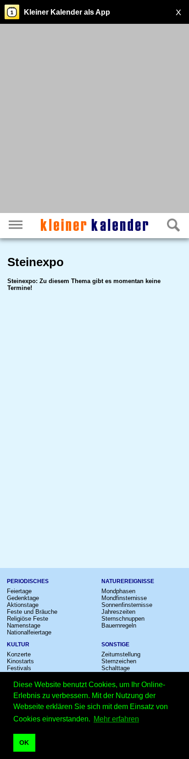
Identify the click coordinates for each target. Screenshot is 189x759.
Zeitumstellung (120, 654)
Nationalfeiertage (29, 632)
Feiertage (19, 591)
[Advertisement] (94, 119)
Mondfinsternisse (124, 598)
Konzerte (19, 654)
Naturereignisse (127, 581)
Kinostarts (20, 661)
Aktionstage (23, 604)
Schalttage (115, 668)
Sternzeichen (118, 661)
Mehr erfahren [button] (116, 719)
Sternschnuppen (123, 618)
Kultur (18, 644)
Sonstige (115, 644)
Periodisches (28, 581)
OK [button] (24, 742)
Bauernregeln (118, 625)
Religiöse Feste (27, 618)
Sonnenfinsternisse (126, 604)
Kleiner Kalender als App (67, 12)
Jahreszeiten (118, 611)
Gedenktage (23, 598)
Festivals (19, 668)
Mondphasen (118, 591)
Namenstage (23, 625)
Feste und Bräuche (32, 611)
